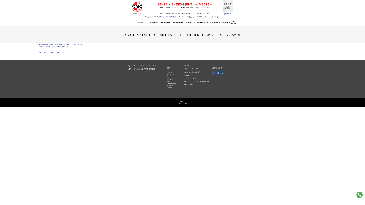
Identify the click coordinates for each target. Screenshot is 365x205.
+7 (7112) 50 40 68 (202, 17)
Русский (233, 23)
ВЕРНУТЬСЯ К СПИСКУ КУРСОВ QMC (50, 52)
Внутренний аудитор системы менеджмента (53, 46)
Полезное (225, 22)
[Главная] (137, 7)
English (233, 21)
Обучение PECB (213, 22)
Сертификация (199, 22)
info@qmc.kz (218, 17)
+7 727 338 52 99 (182, 17)
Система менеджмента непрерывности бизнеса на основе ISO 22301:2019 (63, 44)
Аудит (188, 22)
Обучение (170, 79)
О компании (152, 22)
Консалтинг (165, 22)
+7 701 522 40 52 (170, 17)
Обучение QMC (178, 22)
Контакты (170, 88)
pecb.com (227, 14)
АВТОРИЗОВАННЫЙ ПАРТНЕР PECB (142, 69)
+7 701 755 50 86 (157, 17)
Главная (141, 22)
